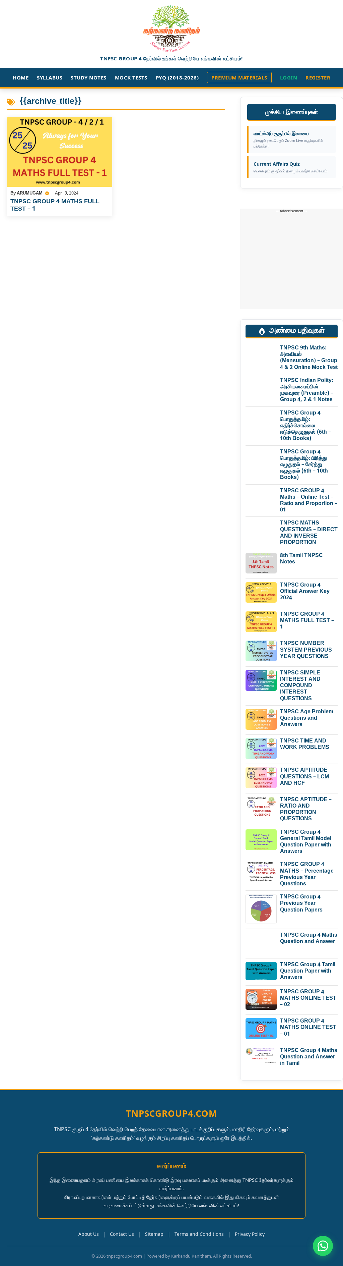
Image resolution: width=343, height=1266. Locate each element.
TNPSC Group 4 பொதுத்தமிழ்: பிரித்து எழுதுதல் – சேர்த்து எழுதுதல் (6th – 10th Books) (304, 465)
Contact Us (122, 1234)
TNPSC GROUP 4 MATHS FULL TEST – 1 (54, 205)
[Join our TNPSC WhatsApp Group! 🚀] (323, 1246)
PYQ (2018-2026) (177, 77)
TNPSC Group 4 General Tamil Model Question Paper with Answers (305, 842)
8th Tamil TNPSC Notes (301, 559)
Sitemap (154, 1234)
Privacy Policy (250, 1234)
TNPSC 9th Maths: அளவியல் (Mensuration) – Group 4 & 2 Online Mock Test (309, 358)
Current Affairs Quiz (290, 167)
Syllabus (49, 77)
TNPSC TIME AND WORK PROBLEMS (304, 744)
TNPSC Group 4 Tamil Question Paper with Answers (307, 971)
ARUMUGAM (30, 193)
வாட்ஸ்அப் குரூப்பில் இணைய (288, 139)
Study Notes (89, 77)
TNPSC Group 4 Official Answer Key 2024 (305, 592)
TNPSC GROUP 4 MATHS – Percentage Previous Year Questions (307, 874)
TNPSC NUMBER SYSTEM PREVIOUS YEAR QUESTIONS (306, 650)
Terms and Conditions (199, 1234)
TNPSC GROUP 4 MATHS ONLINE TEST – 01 (308, 1028)
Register (317, 77)
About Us (88, 1234)
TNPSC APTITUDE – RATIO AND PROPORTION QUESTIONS (306, 809)
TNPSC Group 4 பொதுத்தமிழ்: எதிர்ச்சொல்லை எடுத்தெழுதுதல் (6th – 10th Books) (305, 426)
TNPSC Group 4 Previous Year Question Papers (301, 904)
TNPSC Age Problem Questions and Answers (306, 718)
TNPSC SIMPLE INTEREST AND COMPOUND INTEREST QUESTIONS (300, 686)
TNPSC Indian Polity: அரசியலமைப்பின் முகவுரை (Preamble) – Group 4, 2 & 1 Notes (306, 390)
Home (20, 77)
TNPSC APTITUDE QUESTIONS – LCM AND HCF (304, 777)
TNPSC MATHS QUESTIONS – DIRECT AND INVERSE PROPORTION (309, 533)
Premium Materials (239, 77)
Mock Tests (131, 77)
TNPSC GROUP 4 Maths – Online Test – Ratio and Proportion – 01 (308, 501)
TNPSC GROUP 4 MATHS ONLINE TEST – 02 (308, 998)
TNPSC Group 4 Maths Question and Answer (308, 938)
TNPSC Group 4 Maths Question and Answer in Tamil (308, 1057)
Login (288, 77)
